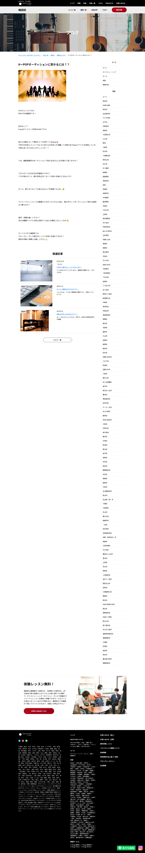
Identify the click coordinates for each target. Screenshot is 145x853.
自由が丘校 (106, 265)
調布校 (105, 348)
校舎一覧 (92, 3)
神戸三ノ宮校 (107, 579)
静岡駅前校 (106, 470)
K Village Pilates (74, 847)
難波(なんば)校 (108, 554)
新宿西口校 (106, 298)
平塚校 (105, 441)
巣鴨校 (105, 319)
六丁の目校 (106, 118)
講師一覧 (84, 10)
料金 (84, 3)
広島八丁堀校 (107, 617)
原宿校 (105, 248)
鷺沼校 (105, 395)
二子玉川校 (106, 285)
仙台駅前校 (106, 114)
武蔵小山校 (106, 239)
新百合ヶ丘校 (107, 390)
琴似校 (105, 109)
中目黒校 (106, 269)
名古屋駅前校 (107, 491)
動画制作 (72, 755)
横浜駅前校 (106, 399)
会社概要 (103, 765)
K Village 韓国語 (74, 845)
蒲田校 (105, 244)
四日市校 (106, 529)
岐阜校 (105, 466)
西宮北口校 (106, 583)
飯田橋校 (106, 202)
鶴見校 (105, 416)
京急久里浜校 (107, 420)
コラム (100, 3)
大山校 (105, 336)
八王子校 (106, 361)
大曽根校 (106, 508)
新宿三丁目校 (107, 294)
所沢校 (105, 151)
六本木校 (106, 210)
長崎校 (105, 650)
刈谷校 (105, 487)
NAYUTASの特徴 (75, 742)
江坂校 (105, 562)
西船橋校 (106, 176)
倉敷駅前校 (106, 613)
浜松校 (105, 474)
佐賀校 (105, 646)
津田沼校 (106, 181)
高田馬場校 (106, 315)
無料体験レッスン (106, 744)
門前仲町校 (106, 227)
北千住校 (106, 223)
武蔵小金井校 (107, 357)
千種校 (105, 504)
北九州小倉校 (107, 629)
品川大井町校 (107, 231)
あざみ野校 (106, 411)
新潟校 (105, 445)
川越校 (105, 147)
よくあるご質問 (74, 746)
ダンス (105, 76)
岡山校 (105, 608)
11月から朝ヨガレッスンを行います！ (69, 267)
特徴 (78, 3)
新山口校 (106, 621)
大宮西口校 (106, 134)
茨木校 (105, 567)
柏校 (104, 185)
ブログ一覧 (57, 340)
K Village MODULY (87, 847)
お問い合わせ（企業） (107, 739)
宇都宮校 (106, 126)
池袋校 (105, 327)
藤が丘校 (106, 516)
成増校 (105, 340)
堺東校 (105, 571)
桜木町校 (106, 403)
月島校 (105, 206)
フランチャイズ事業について (110, 748)
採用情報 (103, 752)
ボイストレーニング (109, 72)
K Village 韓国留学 (87, 845)
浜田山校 (106, 311)
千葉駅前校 (106, 156)
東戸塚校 (106, 432)
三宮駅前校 (106, 575)
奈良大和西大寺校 (109, 604)
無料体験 (119, 10)
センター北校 (107, 407)
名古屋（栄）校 (108, 499)
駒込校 (105, 323)
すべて (105, 68)
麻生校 (105, 101)
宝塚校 (105, 587)
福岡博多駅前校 (108, 634)
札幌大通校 (106, 105)
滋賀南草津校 (107, 533)
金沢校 (105, 453)
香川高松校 (106, 625)
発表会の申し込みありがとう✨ (67, 314)
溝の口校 (106, 378)
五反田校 (106, 235)
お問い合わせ (120, 3)
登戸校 (105, 386)
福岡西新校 (106, 638)
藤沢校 (105, 436)
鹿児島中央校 (107, 659)
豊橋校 (105, 478)
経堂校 (105, 281)
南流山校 (106, 160)
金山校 (105, 495)
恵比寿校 (106, 252)
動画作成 (106, 85)
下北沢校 (106, 277)
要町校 (105, 332)
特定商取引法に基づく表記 (109, 757)
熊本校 (105, 655)
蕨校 (104, 143)
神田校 (105, 189)
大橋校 (105, 642)
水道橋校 (106, 197)
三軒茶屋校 (106, 273)
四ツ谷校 (106, 290)
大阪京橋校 (106, 546)
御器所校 (106, 520)
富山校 (105, 449)
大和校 (105, 424)
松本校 (105, 462)
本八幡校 (106, 168)
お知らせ (72, 744)
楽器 (104, 80)
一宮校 (105, 525)
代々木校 (106, 260)
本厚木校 (106, 428)
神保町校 (106, 193)
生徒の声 (94, 10)
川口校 (105, 139)
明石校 (105, 600)
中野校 (105, 302)
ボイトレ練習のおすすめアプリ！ (68, 289)
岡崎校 (105, 483)
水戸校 (105, 122)
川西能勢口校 (107, 592)
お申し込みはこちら (39, 711)
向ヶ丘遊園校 (107, 382)
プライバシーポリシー (107, 761)
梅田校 (22, 10)
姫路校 (105, 596)
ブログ (104, 10)
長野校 (105, 457)
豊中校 (105, 558)
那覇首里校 (106, 663)
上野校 (105, 214)
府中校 (105, 353)
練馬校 (105, 344)
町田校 (105, 365)
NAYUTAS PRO (85, 746)
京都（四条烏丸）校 (109, 537)
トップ (72, 3)
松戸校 (105, 164)
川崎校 (105, 374)
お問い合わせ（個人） (107, 735)
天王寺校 (106, 550)
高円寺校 (106, 306)
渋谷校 (105, 256)
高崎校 (105, 130)
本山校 (105, 512)
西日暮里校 (106, 218)
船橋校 (105, 172)
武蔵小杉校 (106, 369)
